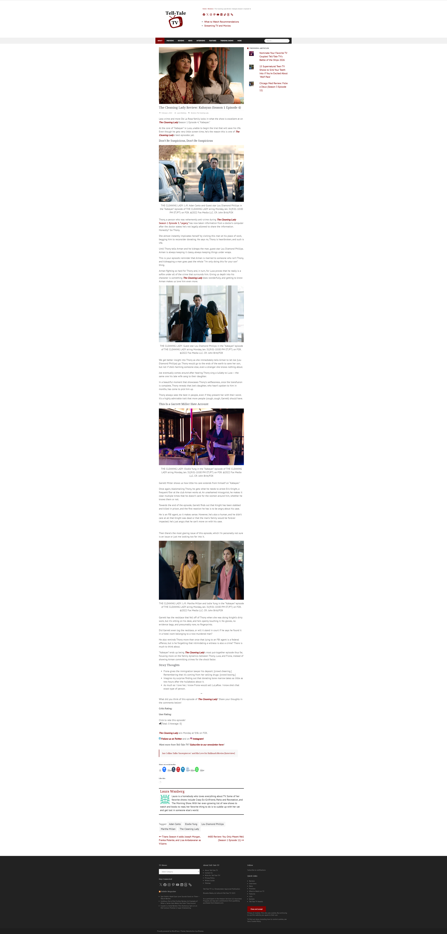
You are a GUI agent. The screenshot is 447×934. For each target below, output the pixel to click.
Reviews (210, 9)
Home (205, 9)
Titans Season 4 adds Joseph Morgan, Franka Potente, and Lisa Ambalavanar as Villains (180, 844)
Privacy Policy (210, 882)
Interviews (200, 41)
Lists (250, 900)
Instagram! (198, 742)
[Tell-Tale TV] (175, 18)
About (159, 41)
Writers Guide (210, 884)
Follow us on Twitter (172, 742)
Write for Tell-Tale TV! (212, 879)
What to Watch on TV (256, 895)
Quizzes (252, 903)
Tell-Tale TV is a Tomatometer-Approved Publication (221, 893)
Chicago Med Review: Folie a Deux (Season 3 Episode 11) (273, 87)
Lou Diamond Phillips (212, 827)
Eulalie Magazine (168, 895)
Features (212, 41)
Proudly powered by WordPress (168, 922)
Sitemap (208, 887)
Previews (170, 41)
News (190, 41)
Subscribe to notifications (256, 874)
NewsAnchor (190, 922)
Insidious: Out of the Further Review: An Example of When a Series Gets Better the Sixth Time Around (179, 906)
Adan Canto (175, 827)
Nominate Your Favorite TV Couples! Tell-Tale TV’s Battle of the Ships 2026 (273, 56)
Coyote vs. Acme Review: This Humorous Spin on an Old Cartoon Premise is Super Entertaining (179, 910)
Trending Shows (226, 41)
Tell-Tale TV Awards (256, 905)
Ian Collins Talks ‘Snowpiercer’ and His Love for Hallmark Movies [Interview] (198, 757)
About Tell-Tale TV (211, 874)
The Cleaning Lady (202, 113)
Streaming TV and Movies (217, 25)
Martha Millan (168, 832)
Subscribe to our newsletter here (206, 748)
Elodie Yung (191, 827)
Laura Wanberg (181, 113)
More (239, 41)
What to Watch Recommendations (221, 21)
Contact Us (209, 877)
